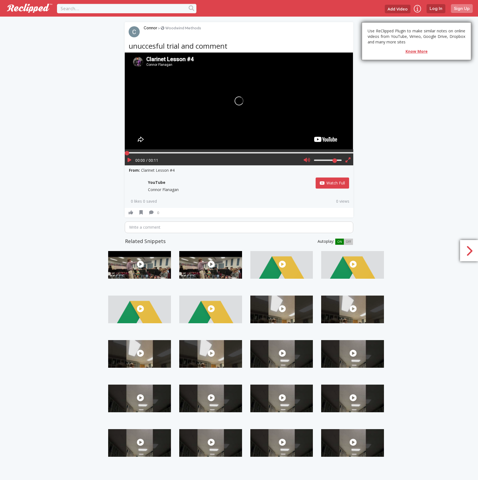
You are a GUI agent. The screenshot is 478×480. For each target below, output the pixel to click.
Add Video (398, 9)
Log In (436, 8)
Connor (150, 28)
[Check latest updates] (417, 8)
